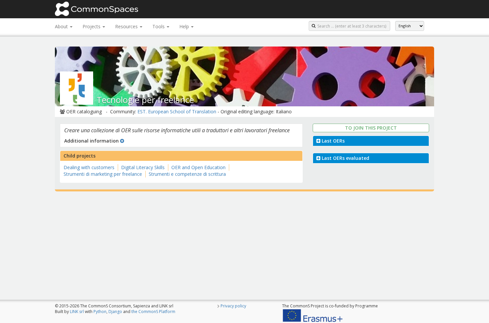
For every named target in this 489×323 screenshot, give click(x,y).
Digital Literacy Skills (143, 167)
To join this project (371, 128)
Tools (159, 26)
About (62, 26)
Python (99, 311)
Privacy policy (233, 306)
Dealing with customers (89, 167)
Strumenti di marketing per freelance (103, 174)
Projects (92, 26)
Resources (127, 26)
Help (184, 26)
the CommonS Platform (153, 311)
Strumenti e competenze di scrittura (187, 174)
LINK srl (77, 311)
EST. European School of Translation (176, 111)
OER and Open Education (198, 167)
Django (115, 311)
